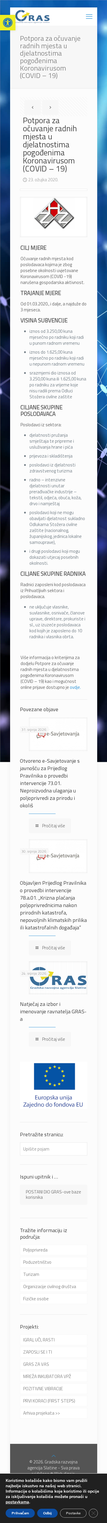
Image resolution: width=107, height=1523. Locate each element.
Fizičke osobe (36, 1298)
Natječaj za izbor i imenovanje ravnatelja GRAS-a (53, 1011)
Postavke (73, 1513)
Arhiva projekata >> (41, 1413)
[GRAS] (33, 16)
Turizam (31, 1274)
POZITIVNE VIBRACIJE (43, 1388)
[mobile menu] (89, 16)
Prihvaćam (20, 1513)
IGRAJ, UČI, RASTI (39, 1339)
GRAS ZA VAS (36, 1364)
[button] (7, 22)
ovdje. (75, 687)
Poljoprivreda (35, 1249)
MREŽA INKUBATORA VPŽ (47, 1376)
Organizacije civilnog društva (49, 1286)
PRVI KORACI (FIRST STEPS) (49, 1400)
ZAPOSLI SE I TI (37, 1352)
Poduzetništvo (37, 1262)
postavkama (17, 1502)
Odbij (47, 1513)
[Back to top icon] (53, 1455)
